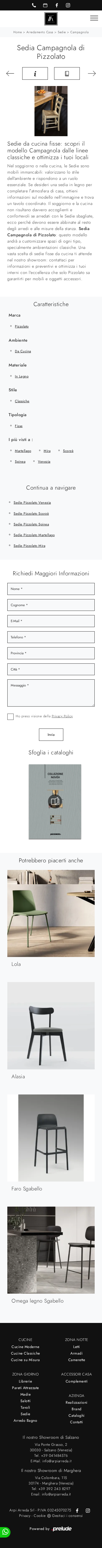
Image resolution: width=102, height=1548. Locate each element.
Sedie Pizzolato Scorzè (31, 513)
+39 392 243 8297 (54, 1488)
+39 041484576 (54, 1455)
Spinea (20, 461)
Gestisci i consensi (67, 1515)
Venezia (44, 461)
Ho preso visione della (44, 716)
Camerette (76, 1359)
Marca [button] (15, 315)
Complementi (77, 1381)
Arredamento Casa (39, 32)
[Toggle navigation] (94, 18)
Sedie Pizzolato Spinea (31, 524)
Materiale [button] (18, 365)
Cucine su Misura (25, 1359)
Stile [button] (13, 390)
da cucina (23, 351)
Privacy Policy (62, 716)
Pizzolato (22, 326)
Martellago (23, 450)
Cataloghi (77, 1415)
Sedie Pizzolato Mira (29, 545)
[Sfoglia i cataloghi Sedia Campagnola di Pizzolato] (67, 73)
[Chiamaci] (34, 5)
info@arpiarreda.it (56, 1461)
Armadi (76, 1353)
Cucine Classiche (25, 1353)
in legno (22, 376)
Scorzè (68, 450)
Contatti (76, 1422)
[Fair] (91, 73)
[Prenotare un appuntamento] (45, 5)
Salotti (25, 1400)
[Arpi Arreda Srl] (51, 18)
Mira (47, 450)
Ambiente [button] (18, 340)
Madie (25, 1394)
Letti (76, 1346)
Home (17, 32)
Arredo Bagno (25, 1420)
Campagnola (79, 32)
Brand (77, 1409)
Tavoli (25, 1407)
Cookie (40, 1515)
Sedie (62, 32)
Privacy (25, 1515)
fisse (19, 425)
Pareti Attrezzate (25, 1387)
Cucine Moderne (25, 1346)
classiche (22, 401)
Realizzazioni (77, 1402)
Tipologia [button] (18, 415)
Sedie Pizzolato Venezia (32, 502)
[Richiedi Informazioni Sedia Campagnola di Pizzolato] (35, 73)
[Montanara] (11, 73)
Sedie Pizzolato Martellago (34, 534)
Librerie (25, 1381)
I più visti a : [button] (21, 440)
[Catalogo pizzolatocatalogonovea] (54, 801)
